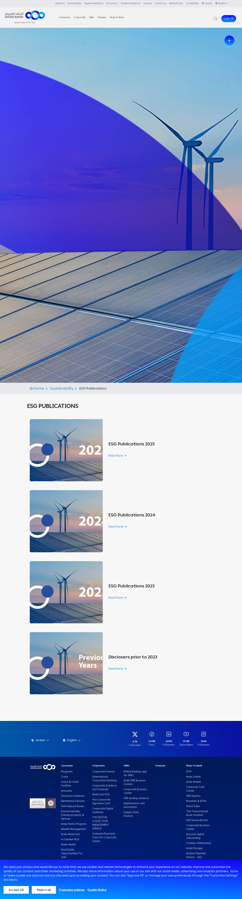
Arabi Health (68, 844)
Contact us (160, 3)
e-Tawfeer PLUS (70, 839)
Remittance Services (73, 801)
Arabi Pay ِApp (194, 848)
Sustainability (74, 3)
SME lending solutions (136, 798)
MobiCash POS (101, 794)
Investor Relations (130, 3)
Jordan (208, 3)
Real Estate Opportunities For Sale (71, 853)
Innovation (112, 3)
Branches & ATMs (196, 801)
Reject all (44, 890)
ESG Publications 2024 (131, 514)
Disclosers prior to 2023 (132, 657)
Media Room (176, 3)
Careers (147, 3)
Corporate (98, 765)
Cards (64, 776)
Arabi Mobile (193, 781)
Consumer (67, 765)
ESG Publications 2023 (131, 586)
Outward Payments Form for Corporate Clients (104, 837)
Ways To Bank (194, 765)
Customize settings (72, 889)
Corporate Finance (103, 771)
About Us (60, 3)
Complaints (192, 3)
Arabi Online (193, 776)
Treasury (160, 765)
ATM (188, 771)
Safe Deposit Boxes (72, 806)
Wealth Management (73, 829)
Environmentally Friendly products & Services (72, 815)
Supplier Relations (93, 3)
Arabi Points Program (73, 824)
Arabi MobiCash (70, 834)
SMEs (127, 765)
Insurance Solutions (73, 795)
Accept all (16, 890)
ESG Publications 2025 (131, 443)
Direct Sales (193, 806)
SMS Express (193, 795)
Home (39, 388)
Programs (67, 771)
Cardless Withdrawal (198, 843)
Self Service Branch (197, 820)
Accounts (67, 790)
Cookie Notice (97, 889)
